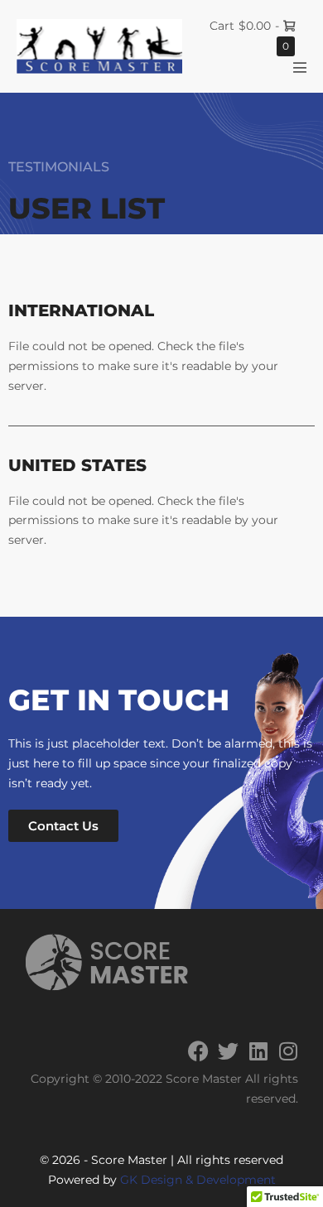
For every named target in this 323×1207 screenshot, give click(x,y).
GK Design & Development (198, 1179)
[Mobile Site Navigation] (299, 67)
